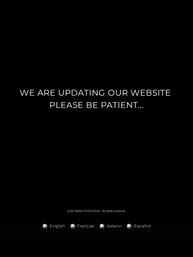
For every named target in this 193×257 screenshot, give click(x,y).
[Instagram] (102, 206)
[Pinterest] (113, 206)
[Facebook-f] (91, 206)
